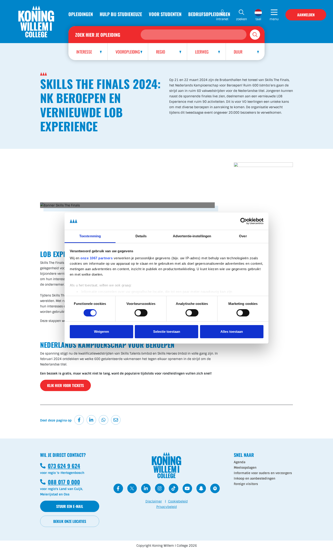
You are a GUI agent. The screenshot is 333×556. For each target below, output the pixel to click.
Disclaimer (153, 501)
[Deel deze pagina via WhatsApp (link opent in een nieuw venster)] (103, 420)
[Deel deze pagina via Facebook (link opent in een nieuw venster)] (79, 420)
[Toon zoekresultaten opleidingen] (255, 34)
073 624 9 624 (60, 465)
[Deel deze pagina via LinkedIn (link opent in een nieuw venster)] (91, 420)
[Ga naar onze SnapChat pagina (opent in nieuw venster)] (201, 488)
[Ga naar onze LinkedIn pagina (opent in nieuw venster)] (146, 488)
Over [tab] (243, 236)
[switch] (141, 312)
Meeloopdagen (245, 467)
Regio (160, 52)
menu (274, 19)
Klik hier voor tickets (65, 385)
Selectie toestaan (166, 331)
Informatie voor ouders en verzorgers (263, 473)
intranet (222, 19)
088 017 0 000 (60, 482)
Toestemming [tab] (90, 236)
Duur (238, 52)
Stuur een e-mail (69, 506)
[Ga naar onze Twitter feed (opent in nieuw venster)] (132, 488)
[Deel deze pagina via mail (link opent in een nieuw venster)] (116, 420)
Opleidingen (80, 14)
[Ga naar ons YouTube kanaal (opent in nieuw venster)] (187, 488)
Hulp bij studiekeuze (121, 14)
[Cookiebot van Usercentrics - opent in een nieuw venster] (243, 221)
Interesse (84, 52)
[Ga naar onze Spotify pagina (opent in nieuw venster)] (215, 488)
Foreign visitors (246, 484)
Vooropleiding (128, 52)
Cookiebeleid (178, 501)
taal (258, 19)
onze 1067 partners (96, 258)
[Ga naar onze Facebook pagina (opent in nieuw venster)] (118, 488)
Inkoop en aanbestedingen (254, 478)
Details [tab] (141, 236)
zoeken (241, 19)
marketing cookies (127, 200)
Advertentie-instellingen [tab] (192, 236)
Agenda (239, 462)
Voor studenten (165, 14)
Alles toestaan (231, 331)
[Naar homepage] (36, 21)
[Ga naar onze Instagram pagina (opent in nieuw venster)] (159, 488)
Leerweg (202, 52)
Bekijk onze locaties (69, 521)
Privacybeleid (166, 507)
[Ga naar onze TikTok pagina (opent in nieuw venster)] (173, 488)
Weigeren (101, 331)
